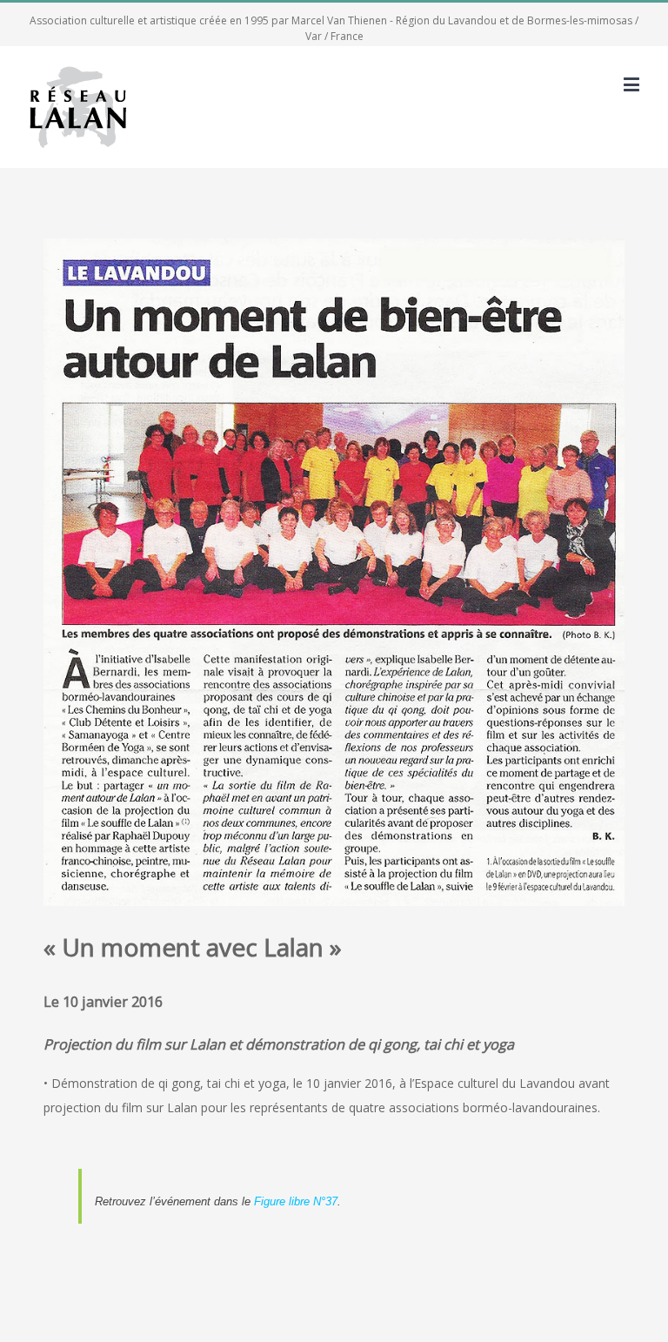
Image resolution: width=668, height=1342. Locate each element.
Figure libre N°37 (295, 1201)
